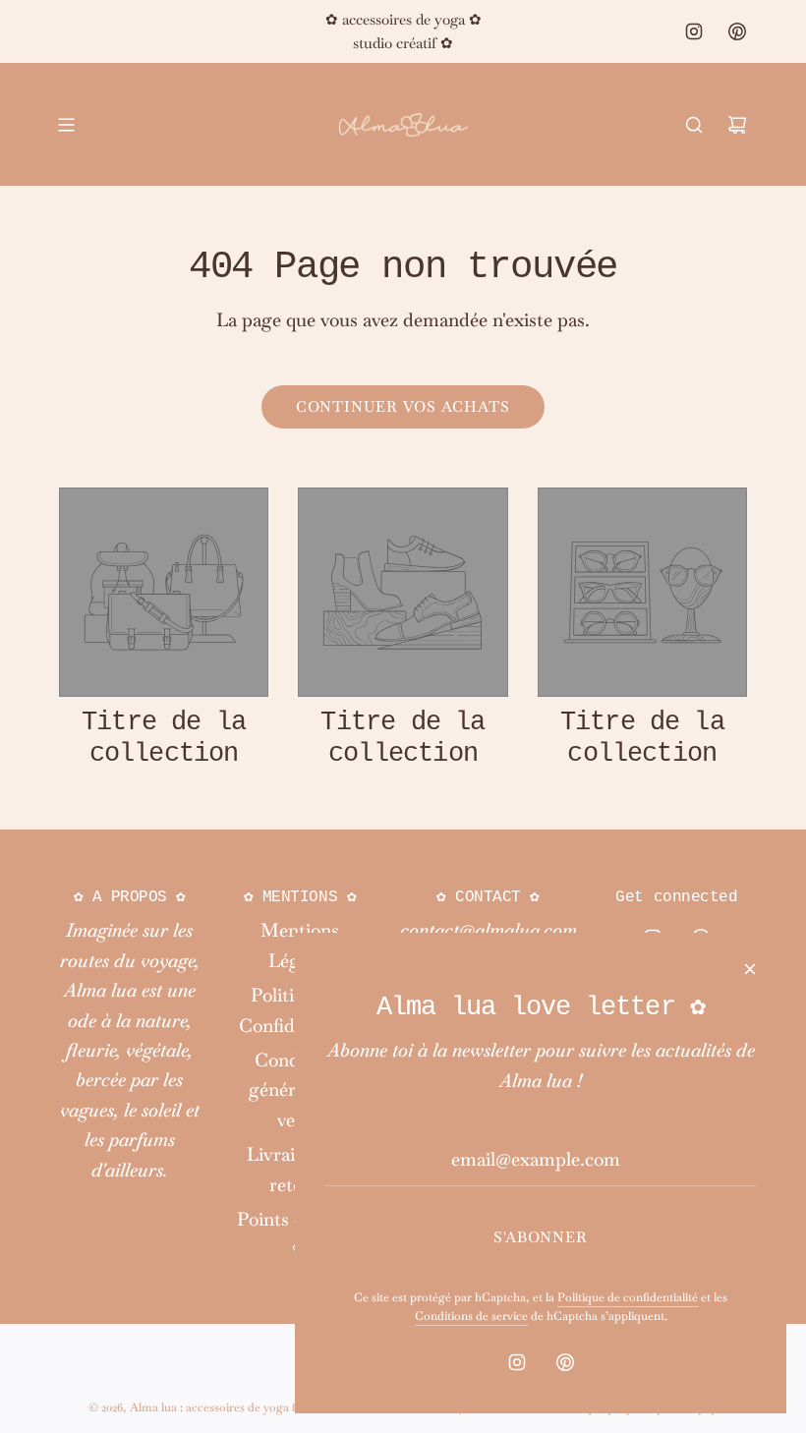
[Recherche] (694, 124)
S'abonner (540, 1237)
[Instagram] (694, 31)
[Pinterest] (737, 31)
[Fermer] (750, 969)
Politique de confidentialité (627, 1297)
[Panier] (737, 124)
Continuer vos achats (403, 406)
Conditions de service (471, 1316)
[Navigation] (65, 124)
